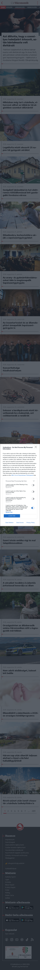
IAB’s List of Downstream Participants (22, 475)
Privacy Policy (31, 522)
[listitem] (20, 481)
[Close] (36, 447)
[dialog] (20, 485)
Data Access (20, 522)
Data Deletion (9, 522)
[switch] (32, 485)
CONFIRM (11, 516)
